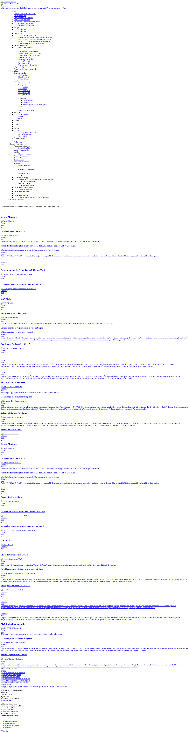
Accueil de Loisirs (20, 158)
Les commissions (20, 16)
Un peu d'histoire (24, 79)
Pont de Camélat (28, 185)
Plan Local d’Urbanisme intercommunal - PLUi (34, 39)
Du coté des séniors (25, 134)
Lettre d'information (29, 181)
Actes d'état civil (24, 61)
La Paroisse (18, 142)
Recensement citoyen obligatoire (29, 51)
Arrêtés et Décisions (25, 189)
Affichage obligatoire (17, 199)
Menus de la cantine (25, 154)
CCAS (20, 130)
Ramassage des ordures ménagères (35, 104)
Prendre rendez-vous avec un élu (25, 69)
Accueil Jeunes (19, 160)
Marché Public (19, 67)
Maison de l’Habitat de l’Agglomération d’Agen (35, 37)
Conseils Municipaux (25, 24)
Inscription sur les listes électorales (30, 53)
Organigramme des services (23, 18)
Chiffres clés (22, 75)
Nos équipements (24, 83)
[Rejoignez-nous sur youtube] (11, 8)
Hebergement (23, 114)
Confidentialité (10, 723)
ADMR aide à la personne (27, 132)
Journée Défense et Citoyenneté (29, 55)
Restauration (22, 89)
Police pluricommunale (22, 20)
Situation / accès (24, 77)
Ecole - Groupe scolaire (22, 150)
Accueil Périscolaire (21, 156)
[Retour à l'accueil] (8, 2)
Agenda (3, 671)
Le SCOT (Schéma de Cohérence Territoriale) (34, 41)
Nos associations (24, 93)
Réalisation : (5, 731)
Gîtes (20, 118)
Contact (8, 727)
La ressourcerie (28, 103)
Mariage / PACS (24, 57)
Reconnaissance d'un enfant (28, 65)
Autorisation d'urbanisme (27, 35)
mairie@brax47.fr (7, 700)
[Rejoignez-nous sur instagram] (33, 8)
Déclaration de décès (25, 59)
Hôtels (20, 116)
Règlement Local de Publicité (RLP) (31, 43)
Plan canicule (23, 136)
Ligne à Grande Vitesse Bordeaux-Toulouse (33, 197)
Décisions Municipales (26, 26)
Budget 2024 (22, 29)
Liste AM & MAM (25, 148)
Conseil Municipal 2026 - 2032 (25, 14)
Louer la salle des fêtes (26, 110)
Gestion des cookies (12, 725)
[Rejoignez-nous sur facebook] (56, 8)
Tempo (25, 87)
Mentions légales (11, 721)
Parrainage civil (23, 63)
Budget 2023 (22, 31)
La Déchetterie (28, 101)
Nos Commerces (24, 91)
